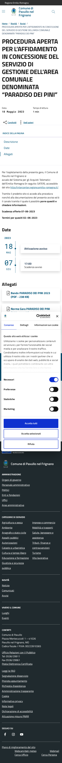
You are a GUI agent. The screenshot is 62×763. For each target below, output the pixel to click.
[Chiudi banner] (57, 316)
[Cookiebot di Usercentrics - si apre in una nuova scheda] (37, 316)
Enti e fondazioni (11, 495)
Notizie (6, 585)
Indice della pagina (13, 133)
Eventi (5, 618)
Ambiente (7, 527)
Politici (5, 490)
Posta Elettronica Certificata (17, 664)
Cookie (5, 696)
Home (4, 23)
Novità (14, 23)
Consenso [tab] (9, 325)
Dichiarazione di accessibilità (17, 711)
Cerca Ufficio (21, 755)
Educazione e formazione (15, 558)
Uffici (4, 500)
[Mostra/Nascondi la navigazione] (3, 11)
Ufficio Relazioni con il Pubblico (18, 652)
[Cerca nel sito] (53, 11)
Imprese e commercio (43, 522)
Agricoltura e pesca (12, 522)
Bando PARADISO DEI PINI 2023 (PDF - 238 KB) (30, 295)
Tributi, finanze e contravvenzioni (41, 545)
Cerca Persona (49, 755)
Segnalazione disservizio (15, 676)
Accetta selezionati (31, 433)
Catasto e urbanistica (13, 548)
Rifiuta (31, 444)
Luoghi (5, 613)
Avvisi (23, 23)
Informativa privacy (12, 701)
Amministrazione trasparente (18, 691)
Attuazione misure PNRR (15, 716)
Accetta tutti (31, 423)
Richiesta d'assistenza (14, 686)
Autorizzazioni (9, 543)
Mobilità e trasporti (42, 527)
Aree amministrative (13, 505)
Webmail (54, 751)
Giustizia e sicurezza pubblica (13, 565)
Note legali (8, 706)
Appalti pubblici (10, 538)
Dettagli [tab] (24, 325)
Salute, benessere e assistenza (42, 535)
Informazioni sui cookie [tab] (46, 325)
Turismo (36, 553)
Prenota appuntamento (14, 681)
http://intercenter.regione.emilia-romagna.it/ (34, 187)
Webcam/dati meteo (25, 751)
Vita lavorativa (40, 558)
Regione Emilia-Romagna (17, 2)
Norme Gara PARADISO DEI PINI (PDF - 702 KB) (30, 311)
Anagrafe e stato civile (14, 533)
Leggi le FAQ (8, 671)
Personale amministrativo (16, 485)
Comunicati (8, 590)
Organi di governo (11, 480)
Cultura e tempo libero (14, 553)
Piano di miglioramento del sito (18, 747)
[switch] (53, 389)
